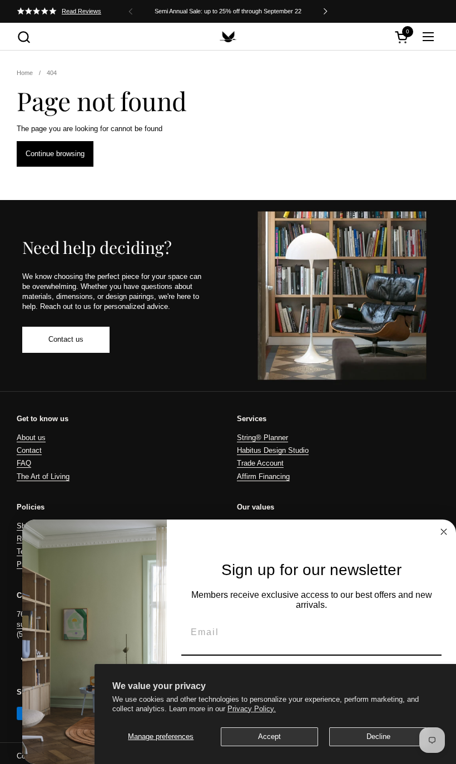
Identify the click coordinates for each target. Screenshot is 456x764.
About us (31, 437)
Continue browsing (55, 153)
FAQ (24, 463)
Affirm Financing (263, 476)
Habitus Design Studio (273, 450)
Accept (269, 736)
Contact (29, 450)
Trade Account (260, 463)
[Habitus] (228, 36)
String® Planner (262, 437)
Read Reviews (81, 11)
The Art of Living (43, 476)
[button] (24, 37)
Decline (378, 736)
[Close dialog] (443, 531)
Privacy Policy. (251, 709)
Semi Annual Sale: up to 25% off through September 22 (228, 11)
